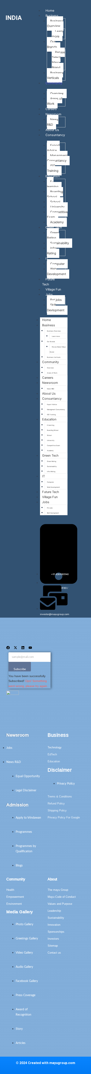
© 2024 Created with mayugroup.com (45, 1063)
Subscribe (20, 669)
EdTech (52, 754)
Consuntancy (55, 135)
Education (53, 176)
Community (54, 83)
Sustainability (59, 243)
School (55, 202)
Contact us (54, 952)
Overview (56, 93)
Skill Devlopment (55, 307)
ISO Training (52, 168)
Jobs (49, 294)
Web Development (56, 271)
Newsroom (53, 114)
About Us (49, 393)
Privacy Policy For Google (64, 817)
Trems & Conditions (60, 796)
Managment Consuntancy (57, 158)
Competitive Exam (57, 214)
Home (46, 320)
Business (52, 16)
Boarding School (55, 194)
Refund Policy (56, 803)
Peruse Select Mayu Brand (58, 59)
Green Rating (53, 235)
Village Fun (50, 497)
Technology (55, 747)
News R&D (52, 122)
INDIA (14, 17)
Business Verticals (55, 75)
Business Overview (55, 23)
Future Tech (48, 281)
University (57, 207)
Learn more (57, 33)
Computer (57, 264)
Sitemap (53, 945)
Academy (57, 222)
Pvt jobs (56, 300)
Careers (47, 378)
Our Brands (52, 44)
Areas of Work (54, 101)
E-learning (52, 184)
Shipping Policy (57, 810)
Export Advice (53, 147)
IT (47, 258)
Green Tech (54, 227)
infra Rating (52, 250)
